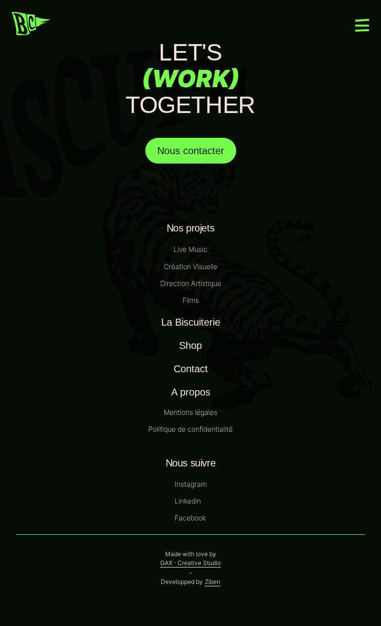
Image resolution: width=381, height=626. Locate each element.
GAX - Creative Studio (190, 563)
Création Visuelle (190, 266)
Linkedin (188, 501)
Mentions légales (190, 412)
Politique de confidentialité (190, 429)
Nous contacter (190, 150)
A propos (190, 392)
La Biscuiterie (190, 322)
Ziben (212, 581)
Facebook (190, 517)
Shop (190, 345)
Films (191, 300)
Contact (191, 368)
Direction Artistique (190, 283)
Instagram (191, 484)
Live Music (190, 249)
